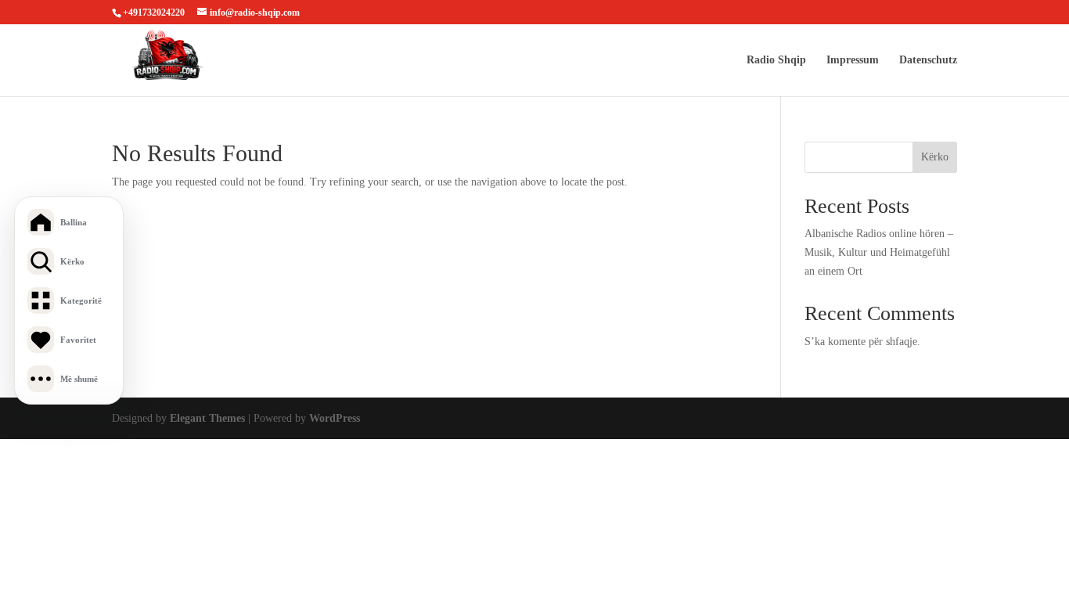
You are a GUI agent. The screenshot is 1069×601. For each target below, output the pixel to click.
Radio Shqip (776, 60)
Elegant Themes (207, 418)
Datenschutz (928, 60)
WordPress (334, 418)
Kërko (934, 157)
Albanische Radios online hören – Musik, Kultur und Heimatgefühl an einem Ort (878, 252)
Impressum (852, 60)
